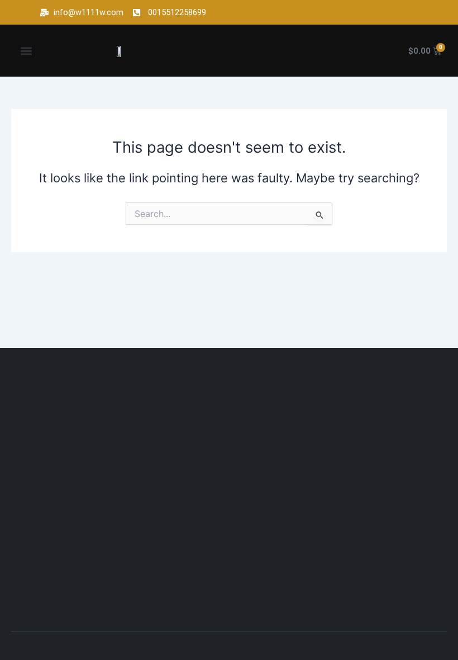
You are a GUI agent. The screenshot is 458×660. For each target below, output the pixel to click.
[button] (26, 50)
